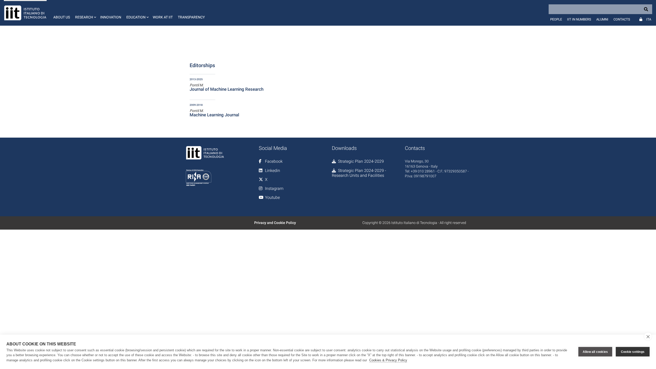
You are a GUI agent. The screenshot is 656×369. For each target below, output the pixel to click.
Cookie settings (632, 352)
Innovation (110, 17)
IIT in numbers (579, 19)
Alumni (602, 19)
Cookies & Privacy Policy (388, 360)
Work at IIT (163, 17)
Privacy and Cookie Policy (275, 223)
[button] (85, 13)
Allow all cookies (595, 352)
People (556, 19)
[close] (648, 336)
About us (61, 17)
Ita (648, 19)
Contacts (621, 19)
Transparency (191, 17)
